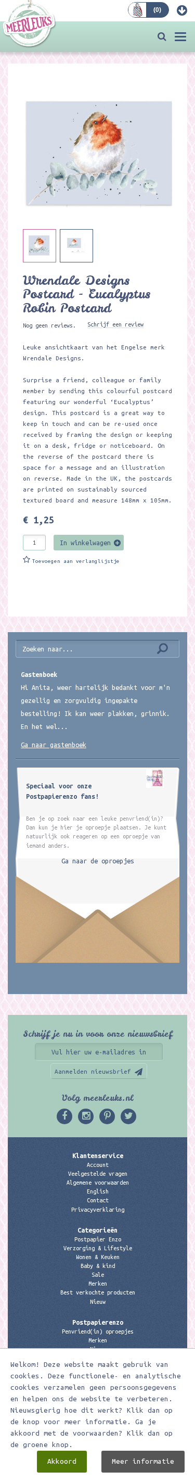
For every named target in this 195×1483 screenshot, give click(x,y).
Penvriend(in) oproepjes (98, 1331)
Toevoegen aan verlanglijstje (76, 561)
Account (98, 1165)
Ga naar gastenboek (53, 744)
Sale (98, 1275)
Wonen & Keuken (98, 1257)
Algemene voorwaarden (98, 1182)
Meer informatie (143, 1461)
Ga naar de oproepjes (97, 860)
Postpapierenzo (97, 1322)
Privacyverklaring (97, 1209)
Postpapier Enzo (97, 1239)
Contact (98, 1200)
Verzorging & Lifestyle (97, 1248)
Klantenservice (97, 1155)
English (98, 1191)
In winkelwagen (85, 542)
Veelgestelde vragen (97, 1174)
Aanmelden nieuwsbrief (93, 1071)
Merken (97, 1283)
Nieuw (98, 1302)
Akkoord (61, 1461)
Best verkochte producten (97, 1292)
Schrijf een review (115, 324)
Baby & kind (98, 1266)
